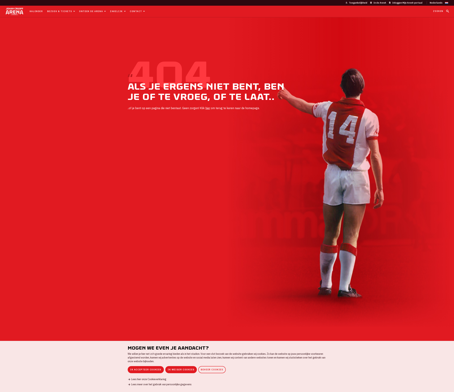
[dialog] (227, 366)
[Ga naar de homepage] (14, 11)
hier (207, 108)
